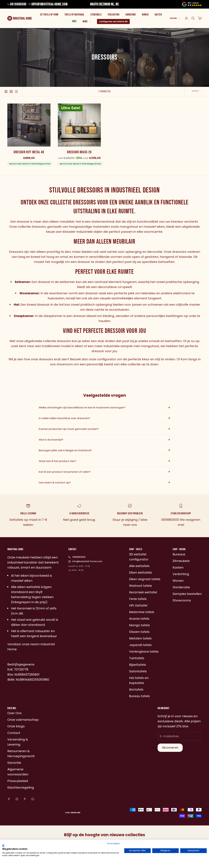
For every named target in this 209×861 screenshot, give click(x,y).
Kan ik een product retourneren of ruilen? (104, 471)
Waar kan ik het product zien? (104, 461)
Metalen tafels (140, 638)
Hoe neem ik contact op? (104, 482)
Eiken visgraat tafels (144, 579)
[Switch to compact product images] (16, 91)
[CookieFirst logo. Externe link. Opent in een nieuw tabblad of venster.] (3, 845)
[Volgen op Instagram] (16, 799)
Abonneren (170, 748)
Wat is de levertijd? (104, 439)
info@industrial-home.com (49, 4)
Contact (13, 733)
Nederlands (173, 18)
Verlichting (113, 14)
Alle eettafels (139, 566)
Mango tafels (139, 625)
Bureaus (179, 554)
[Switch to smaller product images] (11, 91)
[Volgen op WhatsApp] (32, 799)
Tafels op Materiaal (74, 14)
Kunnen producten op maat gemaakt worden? (104, 429)
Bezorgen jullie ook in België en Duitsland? (104, 450)
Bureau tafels (139, 696)
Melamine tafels (141, 612)
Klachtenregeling (20, 787)
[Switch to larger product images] (6, 91)
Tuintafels (136, 658)
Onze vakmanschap (23, 720)
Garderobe (130, 14)
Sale (74, 21)
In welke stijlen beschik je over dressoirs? (104, 418)
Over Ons (14, 713)
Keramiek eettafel (143, 592)
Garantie (14, 763)
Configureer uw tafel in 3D (113, 21)
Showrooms (182, 600)
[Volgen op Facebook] (8, 799)
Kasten (158, 14)
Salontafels (138, 671)
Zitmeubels (96, 14)
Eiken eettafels (140, 572)
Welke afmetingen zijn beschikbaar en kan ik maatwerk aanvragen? (104, 407)
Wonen (145, 14)
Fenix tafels (138, 599)
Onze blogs (16, 726)
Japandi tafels (140, 645)
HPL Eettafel (138, 605)
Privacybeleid (113, 843)
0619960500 (18, 4)
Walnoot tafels (140, 586)
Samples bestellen (187, 594)
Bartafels (136, 689)
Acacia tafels (139, 618)
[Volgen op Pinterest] (24, 799)
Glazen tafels (139, 632)
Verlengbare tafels (144, 651)
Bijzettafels (137, 665)
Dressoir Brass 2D (79, 152)
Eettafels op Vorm (49, 14)
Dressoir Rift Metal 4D (29, 152)
